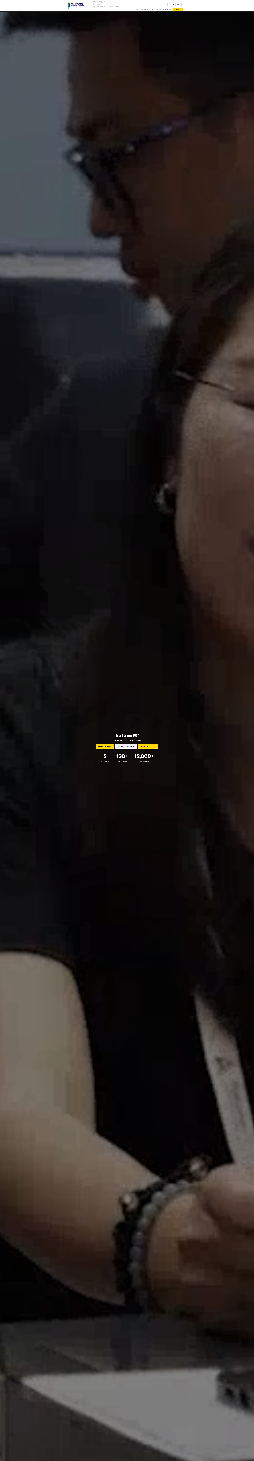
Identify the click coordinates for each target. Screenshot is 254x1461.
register (178, 9)
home (137, 9)
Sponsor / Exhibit (148, 746)
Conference (144, 9)
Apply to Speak (104, 746)
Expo (152, 9)
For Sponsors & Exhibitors (164, 9)
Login (178, 4)
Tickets (171, 4)
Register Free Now (126, 746)
